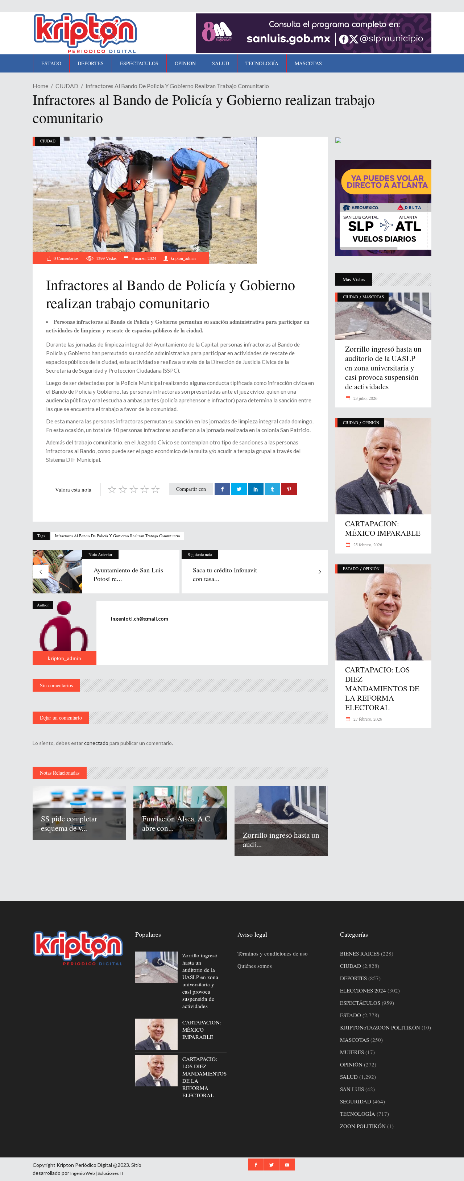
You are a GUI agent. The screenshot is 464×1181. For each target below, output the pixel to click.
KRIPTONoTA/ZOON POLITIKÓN (380, 1027)
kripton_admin (183, 258)
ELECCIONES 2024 (363, 990)
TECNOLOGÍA (357, 1113)
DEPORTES (353, 978)
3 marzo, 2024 (143, 258)
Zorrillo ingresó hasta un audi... (281, 839)
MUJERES (352, 1052)
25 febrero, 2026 (367, 544)
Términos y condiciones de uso (272, 953)
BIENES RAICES (360, 953)
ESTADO (351, 568)
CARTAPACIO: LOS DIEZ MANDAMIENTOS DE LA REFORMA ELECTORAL (382, 688)
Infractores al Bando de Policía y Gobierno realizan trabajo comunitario (117, 535)
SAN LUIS (352, 1089)
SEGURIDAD (355, 1101)
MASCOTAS (373, 296)
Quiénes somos (254, 965)
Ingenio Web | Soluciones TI (96, 1173)
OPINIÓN (370, 422)
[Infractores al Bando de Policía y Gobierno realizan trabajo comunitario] (64, 633)
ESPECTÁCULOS (360, 1002)
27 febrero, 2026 (367, 719)
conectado (96, 743)
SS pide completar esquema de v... (69, 823)
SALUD (349, 1076)
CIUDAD (66, 85)
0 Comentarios (66, 258)
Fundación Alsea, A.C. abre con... (177, 823)
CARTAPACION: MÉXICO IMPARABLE (382, 528)
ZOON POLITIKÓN (363, 1126)
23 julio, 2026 (364, 398)
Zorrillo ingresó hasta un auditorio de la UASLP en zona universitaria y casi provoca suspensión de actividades (383, 367)
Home (40, 85)
